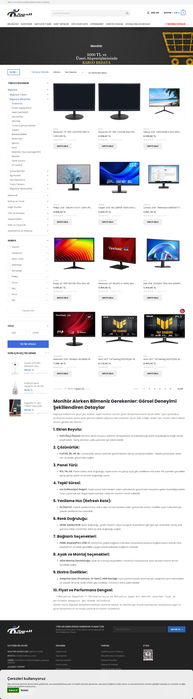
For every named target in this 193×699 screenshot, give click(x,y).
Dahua (146, 129)
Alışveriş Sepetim (63, 660)
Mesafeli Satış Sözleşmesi (113, 655)
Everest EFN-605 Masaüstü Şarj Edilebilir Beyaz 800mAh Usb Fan (32, 367)
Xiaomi (30, 246)
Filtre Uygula (28, 344)
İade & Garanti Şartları (111, 668)
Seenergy (30, 264)
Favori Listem (62, 664)
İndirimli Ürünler (176, 24)
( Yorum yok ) (41, 373)
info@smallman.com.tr (26, 655)
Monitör (16, 156)
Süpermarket (97, 24)
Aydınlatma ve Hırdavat (138, 24)
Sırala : (57, 72)
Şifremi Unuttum (63, 668)
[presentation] (46, 352)
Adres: (11, 660)
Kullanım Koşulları (109, 660)
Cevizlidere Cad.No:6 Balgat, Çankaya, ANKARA (28, 661)
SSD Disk (16, 121)
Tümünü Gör (28, 310)
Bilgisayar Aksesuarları (21, 188)
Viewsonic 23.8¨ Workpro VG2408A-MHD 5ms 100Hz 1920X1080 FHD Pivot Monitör (94, 359)
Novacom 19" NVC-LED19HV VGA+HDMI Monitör (77, 131)
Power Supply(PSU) (22, 107)
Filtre (13, 72)
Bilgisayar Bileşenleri (20, 99)
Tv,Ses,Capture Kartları (23, 125)
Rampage (30, 270)
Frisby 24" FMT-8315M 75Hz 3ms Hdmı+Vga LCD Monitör (81, 283)
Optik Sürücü (18, 160)
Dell (145, 280)
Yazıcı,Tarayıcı (17, 184)
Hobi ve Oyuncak (114, 24)
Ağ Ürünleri (15, 175)
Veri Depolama (17, 179)
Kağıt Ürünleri (61, 24)
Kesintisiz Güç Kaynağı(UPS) (26, 151)
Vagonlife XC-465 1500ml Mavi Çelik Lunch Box (33, 406)
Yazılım (15, 129)
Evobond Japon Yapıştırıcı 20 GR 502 (34, 384)
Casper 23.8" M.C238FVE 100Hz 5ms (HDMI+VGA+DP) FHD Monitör (131, 207)
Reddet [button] (24, 690)
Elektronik (27, 24)
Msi (30, 300)
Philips (30, 276)
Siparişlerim (61, 655)
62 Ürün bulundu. (98, 72)
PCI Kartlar (17, 165)
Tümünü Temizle (40, 72)
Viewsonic (30, 253)
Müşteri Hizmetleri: (18, 651)
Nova (30, 294)
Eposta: (12, 655)
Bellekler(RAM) (19, 134)
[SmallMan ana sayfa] (29, 630)
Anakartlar (17, 103)
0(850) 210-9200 (36, 651)
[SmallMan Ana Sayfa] (20, 13)
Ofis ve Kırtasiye (79, 24)
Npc (30, 288)
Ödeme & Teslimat (109, 664)
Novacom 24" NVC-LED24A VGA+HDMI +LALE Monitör (125, 131)
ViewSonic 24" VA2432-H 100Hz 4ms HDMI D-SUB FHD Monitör (129, 283)
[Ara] (128, 13)
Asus (100, 356)
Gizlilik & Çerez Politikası (112, 651)
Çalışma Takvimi (16, 666)
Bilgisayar (13, 24)
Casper (101, 205)
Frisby (56, 280)
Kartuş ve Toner (43, 24)
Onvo (30, 282)
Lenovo (146, 205)
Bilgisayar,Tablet (18, 94)
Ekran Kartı (17, 138)
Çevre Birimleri (17, 171)
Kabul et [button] (13, 690)
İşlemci (15, 143)
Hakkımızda (61, 651)
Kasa (14, 147)
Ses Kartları (17, 116)
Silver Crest (30, 258)
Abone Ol (175, 629)
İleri (180, 388)
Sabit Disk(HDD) (20, 112)
